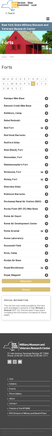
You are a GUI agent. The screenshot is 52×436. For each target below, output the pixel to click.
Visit (11, 379)
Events (12, 389)
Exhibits (13, 384)
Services (21, 2)
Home (4, 57)
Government (23, 5)
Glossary (26, 289)
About (12, 398)
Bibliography (26, 281)
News (30, 2)
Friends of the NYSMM (19, 408)
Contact (13, 403)
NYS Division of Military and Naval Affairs (28, 413)
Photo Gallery (15, 394)
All (3, 79)
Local (34, 5)
